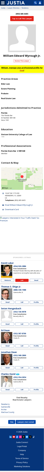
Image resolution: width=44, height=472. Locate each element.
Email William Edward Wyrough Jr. (19, 205)
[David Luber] (6, 270)
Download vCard (12, 209)
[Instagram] (20, 437)
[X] (30, 437)
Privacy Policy (22, 462)
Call (22, 280)
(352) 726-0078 (19, 312)
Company (22, 450)
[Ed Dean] (6, 337)
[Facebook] (17, 437)
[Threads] (23, 437)
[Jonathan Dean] (6, 359)
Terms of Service (22, 458)
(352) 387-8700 (19, 333)
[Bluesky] (27, 437)
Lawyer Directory (13, 8)
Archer (4, 409)
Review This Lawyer (22, 61)
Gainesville (5, 407)
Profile (36, 302)
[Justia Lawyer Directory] (33, 437)
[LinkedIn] (10, 437)
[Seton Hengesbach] (6, 315)
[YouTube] (13, 437)
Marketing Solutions (22, 466)
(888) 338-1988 (19, 290)
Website (8, 280)
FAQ (11, 422)
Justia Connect (22, 442)
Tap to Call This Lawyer (22, 18)
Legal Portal (22, 446)
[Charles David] (6, 381)
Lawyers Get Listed (25, 422)
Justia (3, 8)
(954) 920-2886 (19, 266)
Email (36, 280)
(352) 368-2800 (19, 355)
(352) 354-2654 (19, 377)
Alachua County (7, 412)
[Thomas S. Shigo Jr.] (6, 294)
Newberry (25, 8)
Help (22, 454)
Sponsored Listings (22, 257)
